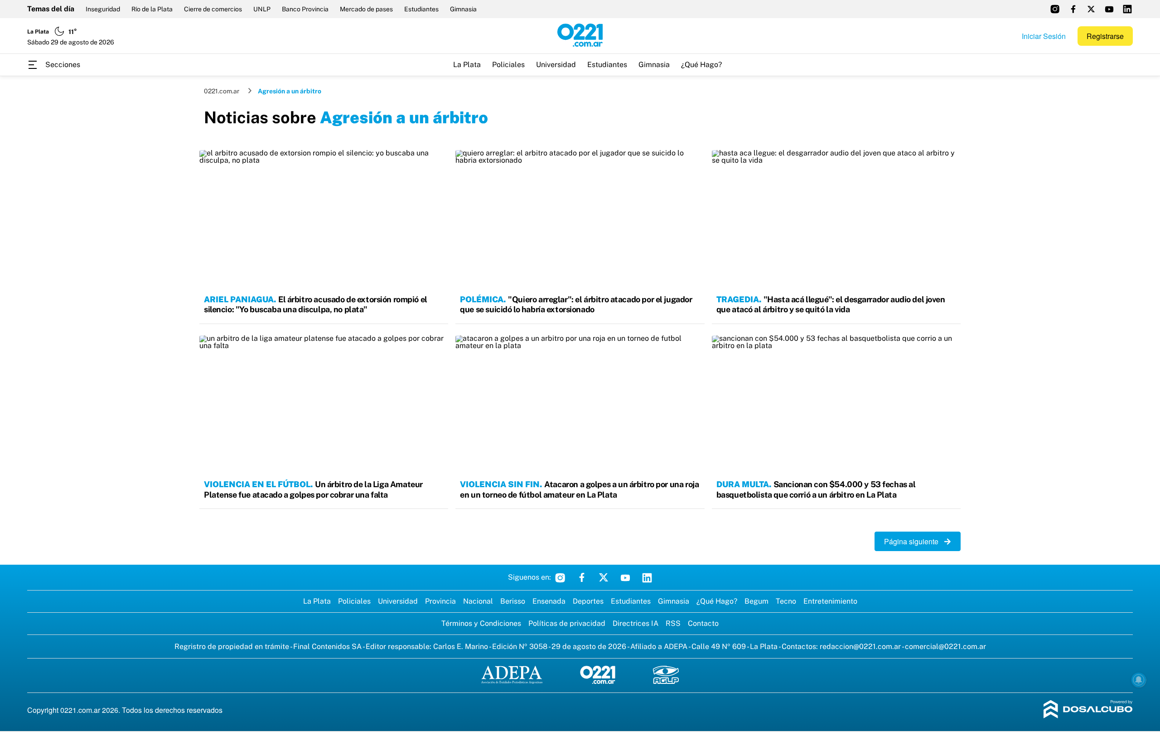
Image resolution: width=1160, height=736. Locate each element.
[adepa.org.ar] (511, 675)
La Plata (467, 64)
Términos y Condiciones (481, 623)
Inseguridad (103, 9)
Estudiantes (421, 9)
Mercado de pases (366, 9)
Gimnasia (463, 9)
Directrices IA (635, 623)
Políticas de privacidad (566, 623)
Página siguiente (914, 541)
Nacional (478, 601)
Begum (756, 601)
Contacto (703, 623)
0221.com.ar (221, 91)
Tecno (786, 601)
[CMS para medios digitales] (1088, 710)
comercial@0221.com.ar (945, 646)
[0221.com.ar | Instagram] (1054, 9)
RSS (673, 623)
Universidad (556, 64)
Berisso (512, 601)
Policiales (508, 64)
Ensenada (549, 601)
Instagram (560, 577)
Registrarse (1105, 36)
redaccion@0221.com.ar (860, 646)
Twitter (603, 577)
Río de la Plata (152, 9)
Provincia (440, 601)
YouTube (625, 577)
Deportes (588, 601)
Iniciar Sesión (1044, 36)
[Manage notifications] (1138, 680)
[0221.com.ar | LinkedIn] (1127, 9)
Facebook (581, 577)
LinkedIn (647, 577)
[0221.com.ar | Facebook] (1073, 9)
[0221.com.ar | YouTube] (1109, 9)
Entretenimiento (830, 601)
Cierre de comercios (213, 9)
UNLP (262, 9)
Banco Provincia (305, 9)
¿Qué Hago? (701, 64)
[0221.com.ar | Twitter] (1091, 9)
